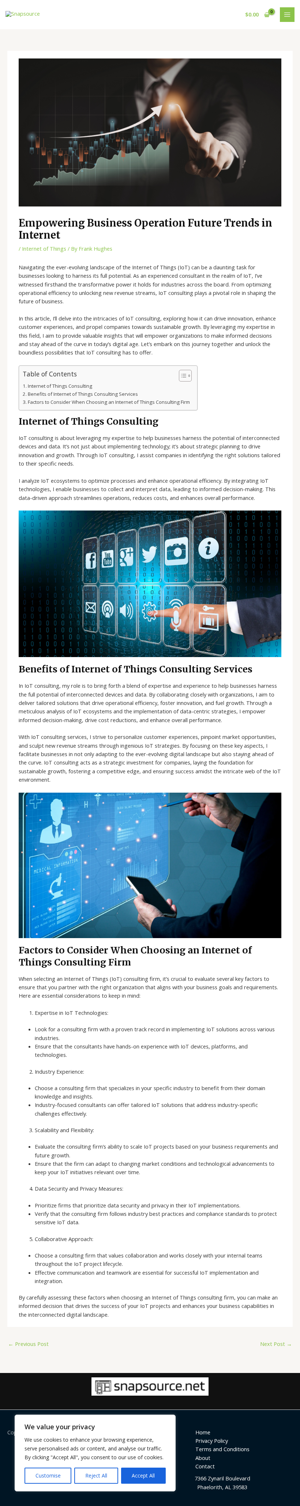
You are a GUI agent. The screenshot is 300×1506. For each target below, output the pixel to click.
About (202, 1457)
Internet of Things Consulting (60, 386)
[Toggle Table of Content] (181, 375)
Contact (205, 1466)
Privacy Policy (211, 1440)
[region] (95, 1453)
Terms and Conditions (222, 1449)
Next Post (276, 1343)
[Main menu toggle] (287, 14)
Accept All (143, 1475)
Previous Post (28, 1343)
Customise (48, 1475)
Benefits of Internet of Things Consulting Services (83, 394)
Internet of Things (44, 248)
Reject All (96, 1475)
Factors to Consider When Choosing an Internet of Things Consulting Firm (109, 402)
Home (202, 1432)
